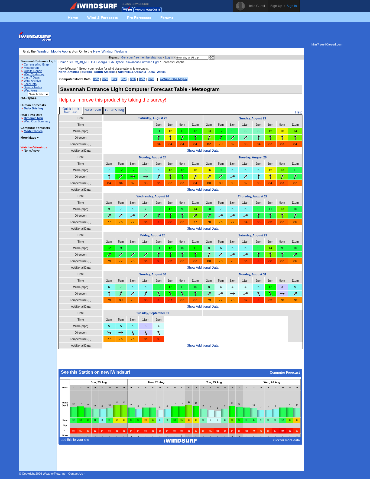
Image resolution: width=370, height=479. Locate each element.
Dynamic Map (33, 118)
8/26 (133, 79)
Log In (169, 57)
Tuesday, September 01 (152, 313)
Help (298, 112)
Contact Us (75, 473)
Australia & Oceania (132, 71)
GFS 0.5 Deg (114, 110)
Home (73, 17)
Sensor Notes (33, 87)
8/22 (96, 79)
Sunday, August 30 (152, 274)
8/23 (105, 79)
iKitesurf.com (333, 44)
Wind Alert (30, 90)
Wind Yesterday (34, 74)
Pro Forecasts (139, 17)
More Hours (70, 112)
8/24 (114, 79)
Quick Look (71, 109)
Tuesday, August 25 (253, 157)
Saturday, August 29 (252, 235)
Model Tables (33, 131)
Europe (87, 71)
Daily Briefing (33, 108)
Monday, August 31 (252, 274)
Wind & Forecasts (102, 17)
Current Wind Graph (37, 64)
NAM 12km (93, 110)
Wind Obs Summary (37, 121)
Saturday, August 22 (152, 118)
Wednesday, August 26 (153, 196)
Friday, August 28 (152, 235)
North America (69, 71)
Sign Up (276, 6)
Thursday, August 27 (252, 196)
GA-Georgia (99, 62)
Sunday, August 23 (252, 118)
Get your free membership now (141, 57)
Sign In (292, 6)
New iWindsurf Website (110, 51)
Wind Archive (32, 80)
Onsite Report (33, 71)
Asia (151, 71)
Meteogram (31, 67)
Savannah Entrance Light (142, 62)
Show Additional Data (203, 150)
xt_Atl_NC (82, 62)
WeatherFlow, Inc (54, 473)
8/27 (142, 79)
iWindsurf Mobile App (52, 51)
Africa (161, 71)
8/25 (123, 79)
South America (104, 71)
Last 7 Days (32, 77)
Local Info (30, 84)
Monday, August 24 (152, 157)
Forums (166, 17)
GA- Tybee (116, 62)
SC (71, 62)
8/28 (151, 79)
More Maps (29, 137)
